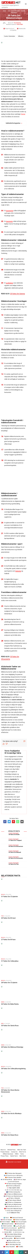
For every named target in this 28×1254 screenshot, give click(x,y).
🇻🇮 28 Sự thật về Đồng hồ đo (13, 1210)
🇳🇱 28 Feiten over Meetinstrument (13, 1196)
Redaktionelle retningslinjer (18, 29)
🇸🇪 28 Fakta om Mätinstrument (13, 1204)
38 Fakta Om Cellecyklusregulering (13, 1069)
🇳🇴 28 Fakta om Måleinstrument (13, 1194)
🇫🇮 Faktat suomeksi (6, 1226)
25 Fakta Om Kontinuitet (16, 858)
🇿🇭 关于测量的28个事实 (13, 1212)
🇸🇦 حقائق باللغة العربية (19, 1226)
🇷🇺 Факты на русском (13, 1240)
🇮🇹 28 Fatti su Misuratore (13, 1185)
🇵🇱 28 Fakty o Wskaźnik (13, 1198)
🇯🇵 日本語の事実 (7, 1232)
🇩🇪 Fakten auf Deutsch (16, 1217)
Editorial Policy (11, 1149)
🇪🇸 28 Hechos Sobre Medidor (13, 1177)
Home (4, 10)
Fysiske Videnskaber (9, 36)
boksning (18, 571)
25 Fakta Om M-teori (8, 918)
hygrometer (9, 210)
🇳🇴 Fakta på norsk (20, 1224)
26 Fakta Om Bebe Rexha (10, 1004)
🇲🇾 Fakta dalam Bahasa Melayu (13, 1234)
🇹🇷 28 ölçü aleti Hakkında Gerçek (13, 1208)
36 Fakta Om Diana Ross (9, 1135)
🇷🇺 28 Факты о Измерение (13, 1202)
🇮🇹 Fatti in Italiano (5, 1221)
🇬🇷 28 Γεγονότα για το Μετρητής (13, 1175)
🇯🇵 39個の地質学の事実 (13, 1188)
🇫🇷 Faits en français (6, 1219)
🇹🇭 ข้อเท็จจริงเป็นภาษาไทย (13, 1242)
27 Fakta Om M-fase (8, 939)
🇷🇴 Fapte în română (19, 1238)
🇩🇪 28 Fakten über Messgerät (13, 1173)
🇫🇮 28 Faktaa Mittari (6, 1179)
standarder (13, 779)
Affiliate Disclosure (8, 1154)
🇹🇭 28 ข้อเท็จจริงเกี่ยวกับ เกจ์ (13, 1206)
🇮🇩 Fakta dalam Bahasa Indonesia (13, 1230)
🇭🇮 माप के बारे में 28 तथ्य (13, 1181)
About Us (3, 1149)
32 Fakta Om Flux (14, 864)
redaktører (8, 787)
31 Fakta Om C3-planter (9, 896)
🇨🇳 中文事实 (19, 1246)
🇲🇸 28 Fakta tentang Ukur (13, 1192)
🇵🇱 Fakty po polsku (7, 1238)
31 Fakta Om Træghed (15, 840)
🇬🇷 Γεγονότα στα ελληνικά (8, 1228)
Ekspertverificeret (9, 28)
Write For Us (22, 1152)
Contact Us (14, 1152)
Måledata (20, 36)
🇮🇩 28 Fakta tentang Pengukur (13, 1183)
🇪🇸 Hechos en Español (19, 1219)
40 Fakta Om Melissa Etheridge (12, 1047)
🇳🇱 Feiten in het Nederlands (13, 1236)
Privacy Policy (4, 1156)
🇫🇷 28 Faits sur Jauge (20, 1179)
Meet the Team (21, 1149)
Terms (22, 1154)
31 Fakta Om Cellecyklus (9, 961)
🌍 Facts (6, 1217)
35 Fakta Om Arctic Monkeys (11, 1113)
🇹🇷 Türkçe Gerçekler (9, 1246)
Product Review (5, 1152)
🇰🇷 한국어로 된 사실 (18, 1232)
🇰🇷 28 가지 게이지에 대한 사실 (13, 1190)
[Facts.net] (11, 2)
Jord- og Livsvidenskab (14, 10)
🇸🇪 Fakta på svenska (7, 1224)
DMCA (16, 1154)
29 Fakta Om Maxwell (15, 852)
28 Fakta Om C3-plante (9, 982)
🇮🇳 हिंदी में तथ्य (21, 1228)
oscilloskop (9, 283)
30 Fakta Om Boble (14, 834)
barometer (9, 221)
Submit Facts (14, 1156)
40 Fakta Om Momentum (16, 846)
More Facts (22, 1156)
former (23, 114)
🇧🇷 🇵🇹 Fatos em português (19, 1221)
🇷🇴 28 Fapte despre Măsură (13, 1200)
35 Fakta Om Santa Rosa (10, 1026)
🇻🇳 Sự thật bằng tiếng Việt (13, 1244)
